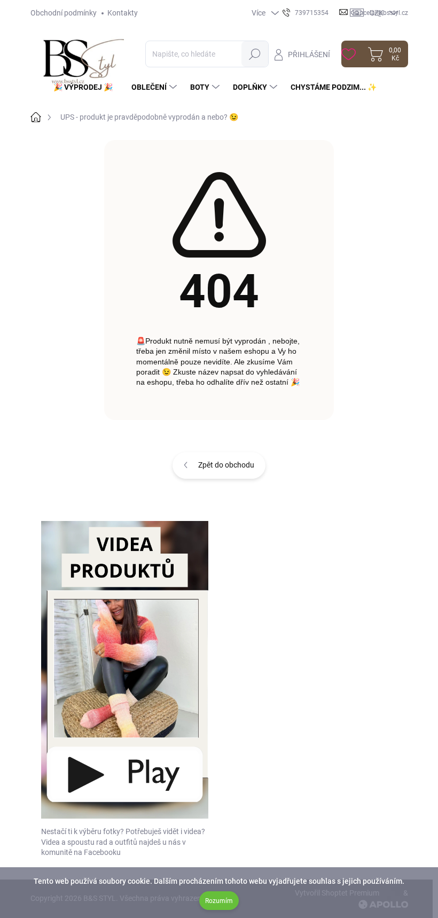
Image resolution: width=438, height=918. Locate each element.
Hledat (255, 54)
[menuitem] (87, 87)
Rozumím (219, 901)
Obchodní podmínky (63, 13)
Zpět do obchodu (226, 465)
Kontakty (122, 13)
